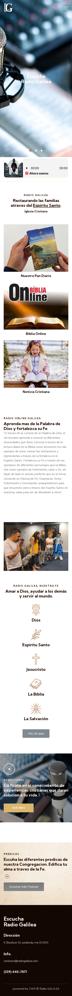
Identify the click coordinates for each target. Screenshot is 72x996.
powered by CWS (24, 989)
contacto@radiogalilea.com (21, 961)
